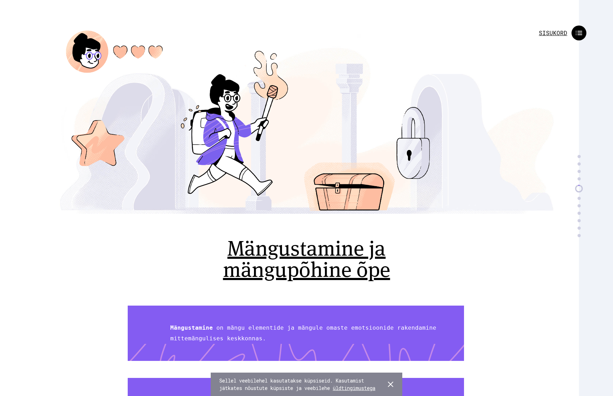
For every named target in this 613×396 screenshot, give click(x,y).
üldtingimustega (354, 388)
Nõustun (390, 384)
